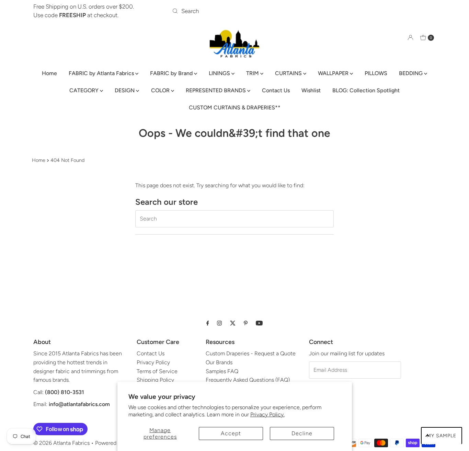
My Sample (441, 436)
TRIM (253, 73)
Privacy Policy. (267, 414)
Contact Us (276, 90)
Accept (231, 433)
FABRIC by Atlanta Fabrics (102, 73)
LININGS (220, 73)
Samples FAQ (222, 371)
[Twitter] (233, 323)
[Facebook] (207, 323)
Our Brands (219, 362)
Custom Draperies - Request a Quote (251, 353)
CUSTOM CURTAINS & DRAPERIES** (235, 107)
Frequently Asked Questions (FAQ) (248, 380)
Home (49, 73)
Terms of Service (157, 371)
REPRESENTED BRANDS (216, 90)
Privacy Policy (153, 362)
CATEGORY (84, 90)
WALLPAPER (334, 73)
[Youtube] (259, 323)
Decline (301, 433)
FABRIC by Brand (172, 73)
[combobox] (234, 11)
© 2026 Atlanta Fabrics (61, 443)
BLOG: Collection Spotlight (366, 90)
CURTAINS (289, 73)
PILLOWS (376, 73)
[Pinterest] (246, 323)
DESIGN (125, 90)
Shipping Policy (155, 380)
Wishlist (311, 90)
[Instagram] (219, 323)
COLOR (161, 90)
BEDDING (411, 73)
